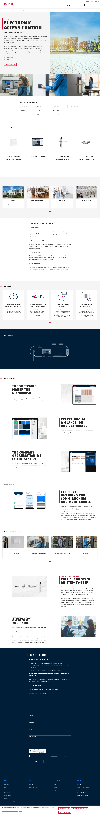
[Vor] (52, 170)
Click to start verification (38, 751)
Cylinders (39, 106)
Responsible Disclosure (82, 792)
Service (78, 5)
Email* (30, 729)
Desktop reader (56, 110)
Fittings (38, 110)
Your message (32, 736)
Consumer (26, 5)
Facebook (55, 784)
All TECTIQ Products (73, 106)
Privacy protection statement (83, 787)
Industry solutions (8, 795)
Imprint (79, 784)
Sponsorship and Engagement (11, 801)
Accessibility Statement (82, 795)
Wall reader (39, 114)
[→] (52, 212)
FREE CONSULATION (10, 64)
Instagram (55, 790)
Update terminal (56, 106)
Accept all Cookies (65, 812)
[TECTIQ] (34, 355)
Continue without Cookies (80, 808)
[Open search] (84, 6)
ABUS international (33, 787)
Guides (60, 5)
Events (5, 798)
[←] (47, 212)
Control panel (24, 106)
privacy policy (54, 756)
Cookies (79, 790)
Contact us (90, 1)
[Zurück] (47, 170)
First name (31, 708)
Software (23, 110)
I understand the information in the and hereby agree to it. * (50, 756)
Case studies (7, 792)
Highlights (69, 5)
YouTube (55, 787)
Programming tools (25, 114)
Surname (31, 715)
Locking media (56, 114)
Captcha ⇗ (42, 752)
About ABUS (51, 5)
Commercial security (38, 5)
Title (30, 701)
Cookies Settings (64, 808)
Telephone (31, 722)
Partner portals (7, 790)
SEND (36, 761)
